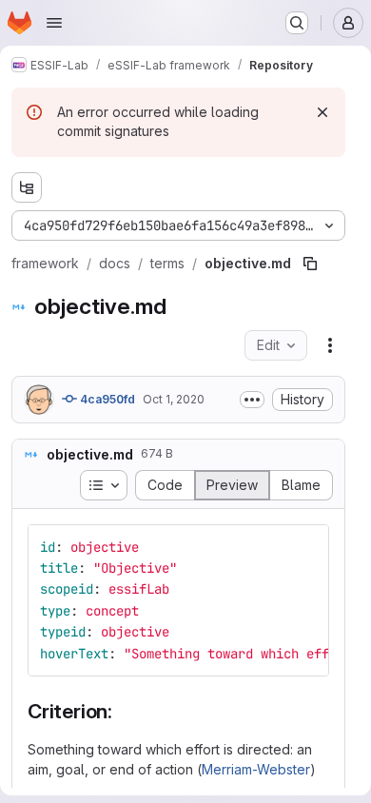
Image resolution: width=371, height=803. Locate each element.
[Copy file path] (310, 263)
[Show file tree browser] (26, 187)
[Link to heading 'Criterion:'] (123, 711)
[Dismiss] (322, 112)
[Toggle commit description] (252, 399)
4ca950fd (106, 399)
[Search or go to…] (296, 22)
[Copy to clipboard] (306, 547)
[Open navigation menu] (54, 23)
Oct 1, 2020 (174, 399)
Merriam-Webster (256, 769)
